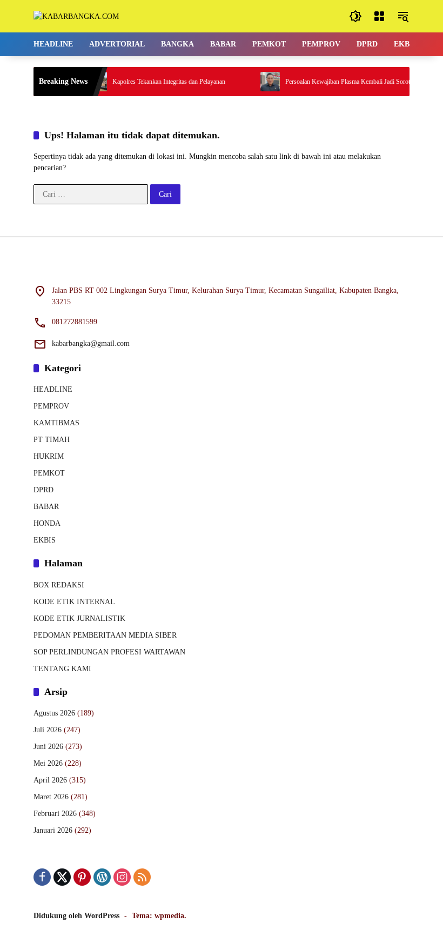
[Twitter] (62, 877)
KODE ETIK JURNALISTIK (79, 618)
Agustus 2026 (54, 713)
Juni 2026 (48, 747)
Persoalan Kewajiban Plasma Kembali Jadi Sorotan (343, 81)
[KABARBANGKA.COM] (76, 16)
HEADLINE (52, 389)
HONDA (47, 523)
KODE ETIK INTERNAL (74, 602)
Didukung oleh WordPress (76, 916)
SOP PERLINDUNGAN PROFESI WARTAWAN (109, 652)
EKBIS (44, 540)
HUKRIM (48, 456)
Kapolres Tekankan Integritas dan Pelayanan (161, 81)
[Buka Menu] (379, 16)
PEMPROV (51, 406)
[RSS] (142, 877)
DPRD (43, 490)
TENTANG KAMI (62, 669)
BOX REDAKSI (58, 585)
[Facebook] (42, 877)
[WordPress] (102, 877)
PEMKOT (49, 473)
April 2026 (50, 780)
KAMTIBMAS (56, 423)
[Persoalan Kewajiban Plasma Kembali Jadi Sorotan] (262, 81)
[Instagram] (122, 877)
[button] (355, 16)
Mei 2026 (48, 763)
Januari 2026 (52, 830)
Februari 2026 (55, 814)
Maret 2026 (51, 797)
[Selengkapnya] (221, 267)
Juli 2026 (47, 730)
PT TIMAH (51, 440)
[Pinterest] (82, 877)
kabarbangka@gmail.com (91, 343)
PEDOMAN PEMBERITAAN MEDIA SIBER (105, 635)
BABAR (46, 507)
